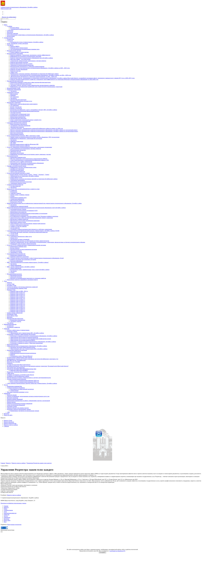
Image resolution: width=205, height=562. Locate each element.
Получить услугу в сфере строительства (21, 161)
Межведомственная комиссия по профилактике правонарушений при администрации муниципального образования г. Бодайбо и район (44, 203)
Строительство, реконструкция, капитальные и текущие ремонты (28, 60)
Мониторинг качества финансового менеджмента (23, 104)
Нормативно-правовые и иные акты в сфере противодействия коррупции (30, 82)
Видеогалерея (11, 36)
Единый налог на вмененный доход (20, 114)
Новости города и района (11, 425)
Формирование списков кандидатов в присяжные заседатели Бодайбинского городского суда (32, 359)
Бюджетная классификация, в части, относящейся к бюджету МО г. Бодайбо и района (33, 109)
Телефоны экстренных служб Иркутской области (20, 374)
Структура (10, 40)
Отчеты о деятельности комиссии (19, 225)
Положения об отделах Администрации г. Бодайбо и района (26, 42)
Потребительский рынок (17, 170)
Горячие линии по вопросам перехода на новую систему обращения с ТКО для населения (34, 137)
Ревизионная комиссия (10, 324)
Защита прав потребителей (17, 171)
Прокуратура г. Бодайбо (13, 361)
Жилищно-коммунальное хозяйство (20, 145)
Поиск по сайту (8, 415)
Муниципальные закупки (14, 50)
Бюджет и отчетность (16, 108)
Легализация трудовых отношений (19, 239)
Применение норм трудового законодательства (23, 243)
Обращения (7, 393)
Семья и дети (13, 72)
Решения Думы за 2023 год (17, 307)
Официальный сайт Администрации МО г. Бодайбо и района (27, 333)
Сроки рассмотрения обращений (16, 405)
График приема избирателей (15, 312)
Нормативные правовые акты (18, 197)
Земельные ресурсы (15, 151)
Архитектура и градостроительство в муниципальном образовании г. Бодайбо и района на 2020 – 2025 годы (40, 68)
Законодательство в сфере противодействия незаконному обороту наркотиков (31, 217)
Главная (3, 463)
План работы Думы (12, 315)
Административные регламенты (16, 387)
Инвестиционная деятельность (18, 124)
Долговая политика (15, 112)
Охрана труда (14, 238)
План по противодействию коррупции (20, 83)
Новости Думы (8, 420)
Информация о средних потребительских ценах (23, 167)
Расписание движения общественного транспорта (20, 372)
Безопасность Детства (16, 202)
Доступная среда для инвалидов (16, 367)
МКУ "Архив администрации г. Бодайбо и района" (21, 266)
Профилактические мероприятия (19, 215)
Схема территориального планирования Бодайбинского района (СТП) (29, 160)
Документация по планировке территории (21, 164)
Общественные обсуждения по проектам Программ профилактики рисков (30, 338)
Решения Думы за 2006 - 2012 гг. (19, 291)
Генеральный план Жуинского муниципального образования (27, 163)
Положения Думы (12, 314)
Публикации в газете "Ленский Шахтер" (21, 356)
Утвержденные (14, 390)
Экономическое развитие (17, 127)
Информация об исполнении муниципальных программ (25, 56)
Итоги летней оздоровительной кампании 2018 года (24, 380)
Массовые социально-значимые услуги (17, 392)
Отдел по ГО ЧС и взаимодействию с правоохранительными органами (26, 245)
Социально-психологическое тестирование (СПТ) (24, 210)
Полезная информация (16, 261)
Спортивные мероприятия (17, 180)
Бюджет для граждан (16, 107)
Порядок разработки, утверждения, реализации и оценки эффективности (30, 55)
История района (14, 27)
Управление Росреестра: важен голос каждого (39, 463)
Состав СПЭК (14, 233)
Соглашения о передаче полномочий (20, 125)
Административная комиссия (15, 184)
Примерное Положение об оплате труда (21, 101)
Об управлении (14, 96)
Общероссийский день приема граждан (18, 408)
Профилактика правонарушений (19, 206)
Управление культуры (13, 92)
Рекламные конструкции (17, 153)
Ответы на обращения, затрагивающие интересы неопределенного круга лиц (28, 396)
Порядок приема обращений (15, 399)
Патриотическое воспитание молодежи (21, 181)
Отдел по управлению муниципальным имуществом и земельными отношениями (29, 147)
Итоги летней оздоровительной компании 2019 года (24, 382)
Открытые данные (12, 331)
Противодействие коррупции (15, 81)
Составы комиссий (15, 186)
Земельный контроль (16, 276)
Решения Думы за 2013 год (17, 292)
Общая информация (15, 265)
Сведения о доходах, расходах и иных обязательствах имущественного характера (32, 85)
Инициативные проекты (17, 134)
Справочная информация (17, 199)
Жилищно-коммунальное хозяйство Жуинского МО (24, 144)
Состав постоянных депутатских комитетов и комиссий (22, 287)
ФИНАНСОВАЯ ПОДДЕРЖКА (19, 370)
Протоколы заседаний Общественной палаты (22, 347)
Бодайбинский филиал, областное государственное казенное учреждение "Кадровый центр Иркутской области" (38, 366)
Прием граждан (11, 402)
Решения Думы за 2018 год (17, 300)
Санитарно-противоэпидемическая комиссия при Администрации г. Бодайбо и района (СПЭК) (33, 230)
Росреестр (9, 363)
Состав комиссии (15, 228)
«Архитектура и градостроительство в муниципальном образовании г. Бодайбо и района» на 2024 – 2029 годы (40, 75)
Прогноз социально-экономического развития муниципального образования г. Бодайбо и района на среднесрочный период (44, 131)
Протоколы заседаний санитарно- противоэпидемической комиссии (29, 232)
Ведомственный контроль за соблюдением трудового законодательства (29, 240)
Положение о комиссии (13, 327)
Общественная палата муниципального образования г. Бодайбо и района (27, 346)
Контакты (9, 317)
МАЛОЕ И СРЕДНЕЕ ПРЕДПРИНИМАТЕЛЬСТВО (21, 369)
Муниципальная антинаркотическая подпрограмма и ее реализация (28, 213)
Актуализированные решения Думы (17, 288)
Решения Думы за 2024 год (17, 308)
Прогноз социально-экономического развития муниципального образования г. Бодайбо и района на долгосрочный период (43, 130)
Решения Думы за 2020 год (17, 302)
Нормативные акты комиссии (18, 212)
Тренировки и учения (16, 252)
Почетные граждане (12, 33)
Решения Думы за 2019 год (17, 301)
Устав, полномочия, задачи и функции (17, 43)
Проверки (13, 95)
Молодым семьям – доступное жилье (20, 59)
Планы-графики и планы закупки (19, 52)
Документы (10, 45)
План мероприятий (15, 351)
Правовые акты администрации (19, 47)
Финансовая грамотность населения (17, 350)
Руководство (10, 39)
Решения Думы (11, 289)
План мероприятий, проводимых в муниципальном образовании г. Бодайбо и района (30, 35)
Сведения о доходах (15, 321)
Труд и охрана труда (12, 235)
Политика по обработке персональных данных (13, 503)
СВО (8, 412)
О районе (9, 26)
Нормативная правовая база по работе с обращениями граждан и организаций (28, 400)
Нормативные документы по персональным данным (24, 410)
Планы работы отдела (16, 177)
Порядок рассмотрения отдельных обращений (19, 403)
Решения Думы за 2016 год (17, 297)
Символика (10, 30)
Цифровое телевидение (16, 141)
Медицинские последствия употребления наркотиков (25, 220)
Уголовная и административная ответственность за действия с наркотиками (31, 229)
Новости (9, 282)
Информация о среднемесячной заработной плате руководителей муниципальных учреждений (36, 86)
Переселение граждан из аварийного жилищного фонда (22, 279)
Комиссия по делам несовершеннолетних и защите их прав (23, 189)
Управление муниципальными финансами (22, 65)
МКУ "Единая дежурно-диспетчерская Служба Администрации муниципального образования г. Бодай (35, 258)
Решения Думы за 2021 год (17, 304)
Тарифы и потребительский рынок (16, 166)
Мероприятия (14, 94)
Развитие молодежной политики (19, 62)
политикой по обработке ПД (117, 551)
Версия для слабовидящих (9, 17)
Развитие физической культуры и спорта (21, 63)
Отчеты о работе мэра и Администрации (18, 330)
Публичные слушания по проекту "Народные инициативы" (26, 343)
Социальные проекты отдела (18, 183)
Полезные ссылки (12, 406)
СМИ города (10, 373)
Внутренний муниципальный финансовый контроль (24, 111)
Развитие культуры (15, 71)
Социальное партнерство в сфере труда (21, 236)
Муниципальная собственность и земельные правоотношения (27, 66)
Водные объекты (14, 248)
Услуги (6, 384)
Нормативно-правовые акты (18, 157)
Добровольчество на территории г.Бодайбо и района (24, 176)
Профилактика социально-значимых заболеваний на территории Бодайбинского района (34, 73)
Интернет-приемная (12, 397)
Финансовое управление (14, 102)
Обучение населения (16, 251)
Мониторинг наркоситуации (18, 222)
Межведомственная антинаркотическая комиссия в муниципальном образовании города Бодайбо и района (36, 207)
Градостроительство (12, 156)
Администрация (8, 37)
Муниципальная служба (13, 88)
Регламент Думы (11, 285)
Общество (6, 328)
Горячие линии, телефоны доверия (19, 194)
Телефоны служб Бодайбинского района (18, 376)
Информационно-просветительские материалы (23, 353)
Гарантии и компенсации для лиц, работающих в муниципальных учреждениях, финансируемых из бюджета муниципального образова (47, 242)
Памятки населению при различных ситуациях (23, 259)
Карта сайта (7, 520)
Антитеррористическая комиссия (16, 253)
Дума (5, 281)
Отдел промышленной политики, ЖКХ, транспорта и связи (23, 135)
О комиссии (13, 190)
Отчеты (12, 196)
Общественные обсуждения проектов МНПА (22, 340)
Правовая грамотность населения (19, 256)
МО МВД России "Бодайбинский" (16, 360)
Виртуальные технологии (14, 524)
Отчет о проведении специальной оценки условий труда (25, 119)
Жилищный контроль (16, 275)
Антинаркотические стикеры (18, 209)
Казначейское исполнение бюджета (20, 115)
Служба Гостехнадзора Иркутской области (18, 364)
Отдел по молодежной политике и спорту (18, 173)
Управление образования (14, 89)
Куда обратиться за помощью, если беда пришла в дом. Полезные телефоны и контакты (34, 216)
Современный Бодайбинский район (20, 29)
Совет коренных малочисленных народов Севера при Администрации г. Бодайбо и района (32, 383)
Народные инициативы (16, 132)
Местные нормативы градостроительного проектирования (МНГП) (28, 158)
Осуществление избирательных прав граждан (19, 357)
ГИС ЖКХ (13, 143)
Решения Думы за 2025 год (17, 310)
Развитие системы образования (18, 69)
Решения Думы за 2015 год (17, 295)
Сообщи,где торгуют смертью (18, 226)
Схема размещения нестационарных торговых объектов (25, 148)
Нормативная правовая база (17, 117)
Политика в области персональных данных (19, 409)
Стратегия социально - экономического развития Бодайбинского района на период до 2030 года (36, 128)
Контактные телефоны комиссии (19, 219)
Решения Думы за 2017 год (17, 298)
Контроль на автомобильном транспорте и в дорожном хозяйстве (28, 278)
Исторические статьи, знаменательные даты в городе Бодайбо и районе (29, 269)
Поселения (10, 32)
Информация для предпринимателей (20, 121)
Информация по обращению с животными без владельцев (26, 138)
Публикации (13, 192)
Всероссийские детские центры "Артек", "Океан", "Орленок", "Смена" (29, 174)
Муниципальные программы (15, 53)
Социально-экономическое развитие (17, 122)
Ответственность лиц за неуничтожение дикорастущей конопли (27, 223)
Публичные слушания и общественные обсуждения (21, 334)
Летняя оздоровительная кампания (16, 379)
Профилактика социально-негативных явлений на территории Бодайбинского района (33, 179)
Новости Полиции (9, 422)
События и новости (15, 193)
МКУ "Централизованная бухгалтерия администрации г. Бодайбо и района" (28, 262)
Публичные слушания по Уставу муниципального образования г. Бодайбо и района (33, 341)
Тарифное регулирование (17, 168)
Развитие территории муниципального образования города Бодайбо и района (31, 58)
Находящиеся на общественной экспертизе (22, 389)
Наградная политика (12, 344)
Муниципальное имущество (18, 150)
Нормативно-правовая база (17, 320)
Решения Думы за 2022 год (17, 305)
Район (5, 24)
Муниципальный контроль (14, 274)
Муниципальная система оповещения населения (23, 249)
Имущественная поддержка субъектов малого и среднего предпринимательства (29, 377)
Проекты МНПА (14, 46)
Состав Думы (10, 284)
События (6, 426)
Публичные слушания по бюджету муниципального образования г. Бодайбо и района (33, 336)
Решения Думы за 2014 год (17, 294)
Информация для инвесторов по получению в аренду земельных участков (30, 154)
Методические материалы (17, 200)
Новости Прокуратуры (10, 423)
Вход (5, 521)
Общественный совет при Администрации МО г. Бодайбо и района (28, 348)
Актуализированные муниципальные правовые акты (24, 49)
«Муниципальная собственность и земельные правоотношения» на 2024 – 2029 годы (33, 76)
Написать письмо (12, 395)
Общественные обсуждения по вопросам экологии (24, 337)
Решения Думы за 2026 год (17, 311)
